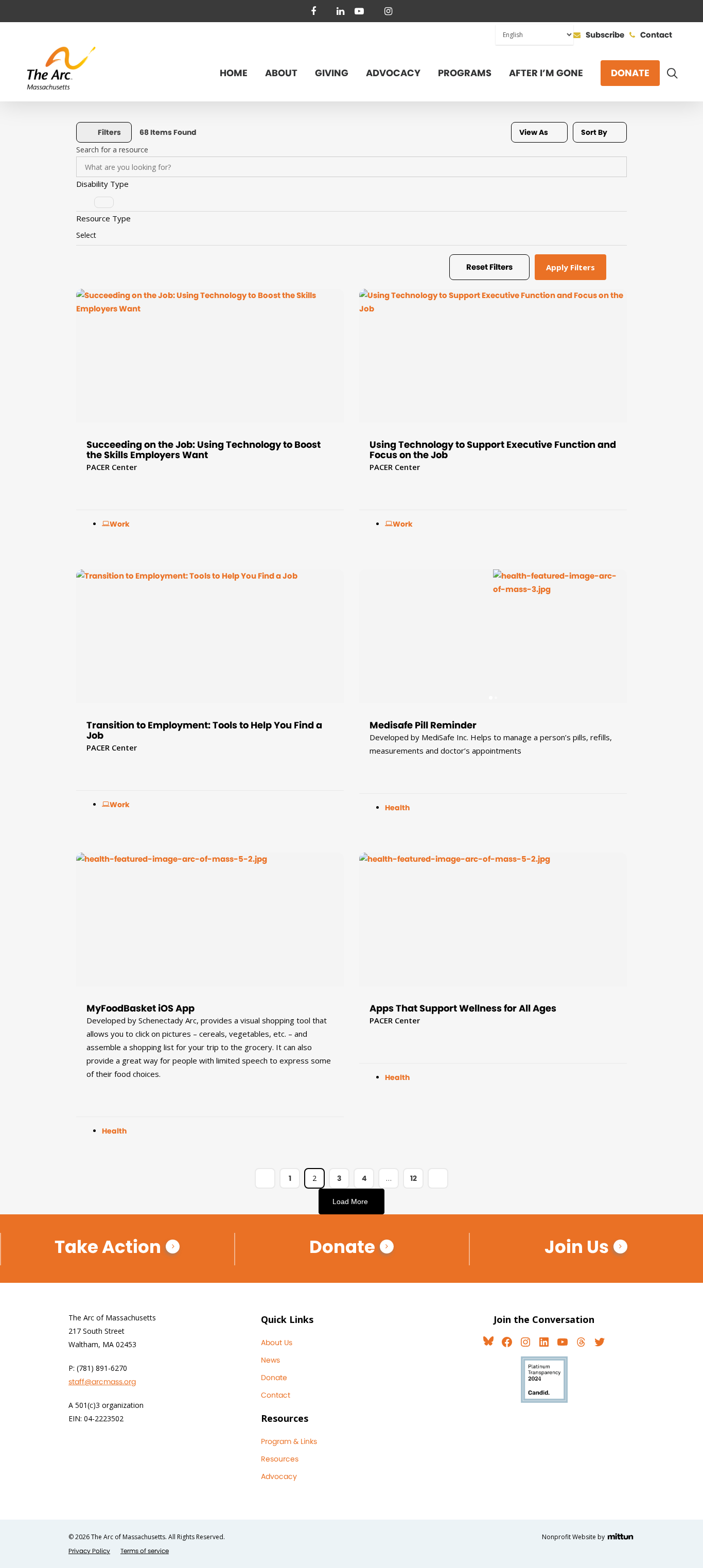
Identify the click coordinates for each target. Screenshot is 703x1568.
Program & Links (289, 1441)
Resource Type (103, 218)
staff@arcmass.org (102, 1382)
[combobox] (351, 201)
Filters (109, 132)
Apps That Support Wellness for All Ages (463, 1008)
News (270, 1360)
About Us (276, 1342)
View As (533, 132)
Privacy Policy (89, 1550)
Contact (275, 1395)
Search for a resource (112, 149)
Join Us (576, 1246)
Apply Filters (570, 267)
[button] (372, 636)
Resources (279, 1459)
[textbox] (86, 235)
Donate (342, 1246)
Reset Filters (489, 267)
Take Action (108, 1246)
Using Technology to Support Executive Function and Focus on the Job (493, 449)
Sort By (594, 132)
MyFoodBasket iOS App (140, 1008)
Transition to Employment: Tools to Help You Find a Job (204, 730)
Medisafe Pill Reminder (423, 725)
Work (120, 524)
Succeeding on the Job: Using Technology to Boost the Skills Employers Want (203, 449)
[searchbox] (104, 202)
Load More (350, 1201)
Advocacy (279, 1476)
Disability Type (102, 184)
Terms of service (144, 1550)
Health (397, 808)
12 (413, 1178)
